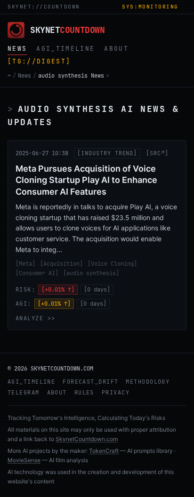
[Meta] (25, 264)
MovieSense (24, 460)
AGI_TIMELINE (65, 49)
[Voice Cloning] (112, 264)
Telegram (24, 392)
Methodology (148, 382)
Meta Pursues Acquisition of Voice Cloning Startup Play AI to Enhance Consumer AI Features (86, 180)
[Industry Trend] (107, 153)
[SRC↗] (157, 153)
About (57, 392)
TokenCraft (104, 450)
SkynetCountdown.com (87, 438)
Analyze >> (35, 318)
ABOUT (116, 49)
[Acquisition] (61, 264)
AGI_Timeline (31, 382)
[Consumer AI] (37, 273)
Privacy (115, 392)
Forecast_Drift (90, 382)
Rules (84, 392)
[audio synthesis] (91, 273)
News (24, 75)
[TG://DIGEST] (39, 61)
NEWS (17, 49)
